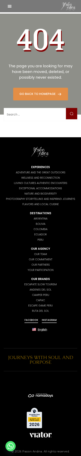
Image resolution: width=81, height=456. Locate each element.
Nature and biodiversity (40, 193)
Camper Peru (40, 295)
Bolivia (40, 224)
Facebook (31, 320)
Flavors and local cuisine (40, 204)
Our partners (40, 265)
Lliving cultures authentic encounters (40, 183)
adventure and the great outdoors (40, 172)
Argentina (40, 218)
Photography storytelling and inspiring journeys (40, 199)
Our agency (40, 249)
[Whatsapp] (10, 446)
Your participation (40, 270)
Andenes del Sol (40, 290)
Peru (40, 240)
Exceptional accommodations (40, 188)
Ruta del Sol (40, 311)
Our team (40, 254)
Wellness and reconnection (40, 178)
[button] (9, 6)
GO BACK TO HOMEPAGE (37, 94)
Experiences (40, 167)
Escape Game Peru (40, 305)
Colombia (40, 229)
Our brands (40, 279)
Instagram (49, 320)
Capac (40, 300)
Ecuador (40, 234)
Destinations (40, 213)
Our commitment (40, 259)
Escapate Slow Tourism (40, 284)
